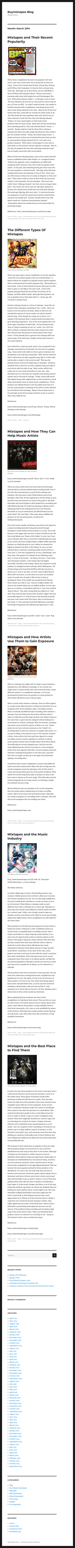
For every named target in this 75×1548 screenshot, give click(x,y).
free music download (46, 623)
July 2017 (12, 1351)
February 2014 (14, 1458)
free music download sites (45, 821)
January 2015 (14, 1431)
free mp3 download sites (45, 216)
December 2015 (15, 1403)
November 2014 (15, 1436)
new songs (25, 823)
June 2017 (13, 1354)
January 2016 (14, 1400)
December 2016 (15, 1370)
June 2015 (13, 1417)
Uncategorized (15, 1504)
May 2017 (13, 1357)
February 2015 (14, 1428)
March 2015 (13, 1425)
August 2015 (14, 1414)
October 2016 (14, 1376)
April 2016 (13, 1392)
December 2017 (15, 1337)
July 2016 (13, 1384)
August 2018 (14, 1324)
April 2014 (13, 1453)
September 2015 (15, 1411)
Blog (19, 216)
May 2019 (13, 1321)
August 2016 (14, 1381)
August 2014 (14, 1444)
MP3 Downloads (15, 1493)
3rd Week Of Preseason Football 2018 (23, 1283)
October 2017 (14, 1343)
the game (36, 625)
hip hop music (23, 218)
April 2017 (13, 1359)
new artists (19, 625)
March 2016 (14, 1395)
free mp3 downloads (45, 1032)
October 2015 (14, 1409)
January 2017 (14, 1368)
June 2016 (13, 1387)
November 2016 (15, 1373)
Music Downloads (16, 1496)
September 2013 (15, 1466)
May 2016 (13, 1390)
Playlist (12, 1502)
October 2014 (14, 1439)
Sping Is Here (14, 1278)
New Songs (13, 1499)
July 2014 (12, 1447)
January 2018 (14, 1335)
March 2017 (13, 1362)
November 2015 (15, 1406)
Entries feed (14, 1526)
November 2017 (15, 1340)
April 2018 (13, 1326)
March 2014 (13, 1455)
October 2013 (14, 1464)
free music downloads (14, 823)
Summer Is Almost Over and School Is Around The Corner (31, 1286)
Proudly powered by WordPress (30, 1542)
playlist (31, 218)
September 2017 (15, 1346)
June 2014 (13, 1450)
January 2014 (14, 1461)
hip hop (25, 420)
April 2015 (13, 1422)
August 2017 (14, 1348)
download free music (30, 216)
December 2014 (15, 1433)
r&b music (37, 218)
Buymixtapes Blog (21, 12)
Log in (11, 1523)
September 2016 (15, 1379)
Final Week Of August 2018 (19, 1280)
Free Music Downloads (18, 1488)
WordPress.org (15, 1532)
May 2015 (13, 1420)
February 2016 (15, 1398)
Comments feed (15, 1529)
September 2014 (15, 1442)
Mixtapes (13, 1491)
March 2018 (13, 1329)
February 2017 (14, 1365)
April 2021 (13, 1318)
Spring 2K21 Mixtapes (17, 1275)
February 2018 (14, 1332)
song (42, 218)
